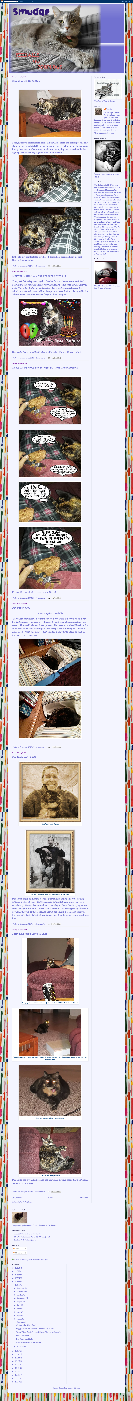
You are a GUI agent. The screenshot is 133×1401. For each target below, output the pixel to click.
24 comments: (41, 358)
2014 (17, 1372)
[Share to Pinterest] (60, 266)
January (20, 1347)
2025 (17, 1271)
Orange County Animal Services (27, 1234)
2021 (17, 1285)
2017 (17, 1361)
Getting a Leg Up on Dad (26, 81)
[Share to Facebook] (58, 266)
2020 (17, 1351)
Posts (17, 1249)
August (20, 1302)
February (20, 1322)
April (19, 1315)
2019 (17, 1354)
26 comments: (41, 747)
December (21, 1288)
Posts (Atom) (27, 1202)
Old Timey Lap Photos (24, 757)
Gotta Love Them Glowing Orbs (29, 933)
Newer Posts (17, 1198)
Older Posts (83, 1198)
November (21, 1291)
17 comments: (40, 924)
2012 (17, 1378)
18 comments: (40, 266)
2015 (17, 1368)
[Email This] (53, 266)
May (19, 1312)
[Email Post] (48, 266)
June (19, 1308)
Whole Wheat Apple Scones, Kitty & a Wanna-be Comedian (45, 367)
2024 (17, 1275)
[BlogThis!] (54, 266)
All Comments (20, 1253)
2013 (17, 1375)
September (21, 1298)
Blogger (77, 1388)
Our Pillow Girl (21, 607)
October (20, 1295)
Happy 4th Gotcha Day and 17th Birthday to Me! (39, 275)
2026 (17, 1268)
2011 (17, 1382)
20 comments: (41, 598)
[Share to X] (56, 266)
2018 (17, 1358)
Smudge (109, 109)
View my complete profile (104, 133)
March (19, 1319)
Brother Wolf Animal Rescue (25, 1240)
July (19, 1305)
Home (50, 1198)
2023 (17, 1278)
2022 (17, 1282)
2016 (17, 1365)
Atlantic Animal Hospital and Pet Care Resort (32, 1237)
